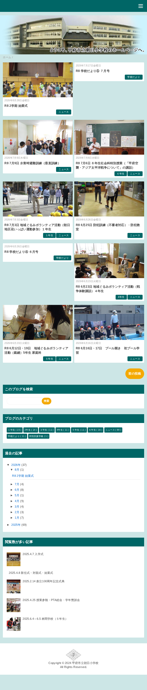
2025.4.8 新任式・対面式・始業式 (31, 572)
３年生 (44, 430)
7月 (17, 484)
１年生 (49, 235)
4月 (17, 501)
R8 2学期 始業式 (16, 105)
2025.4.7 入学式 (33, 554)
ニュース (64, 111)
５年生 (49, 358)
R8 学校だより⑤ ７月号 (93, 71)
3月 (17, 506)
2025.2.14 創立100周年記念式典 (44, 581)
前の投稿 (134, 373)
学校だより (133, 77)
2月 (17, 512)
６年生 (120, 173)
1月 (17, 517)
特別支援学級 (36, 436)
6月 (17, 489)
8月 (17, 469)
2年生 (27, 430)
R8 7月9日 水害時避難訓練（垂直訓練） (32, 163)
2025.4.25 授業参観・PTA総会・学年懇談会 (51, 600)
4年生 (121, 297)
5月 (17, 495)
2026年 (16, 464)
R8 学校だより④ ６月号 (21, 251)
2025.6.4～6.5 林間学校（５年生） (45, 618)
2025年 (16, 524)
